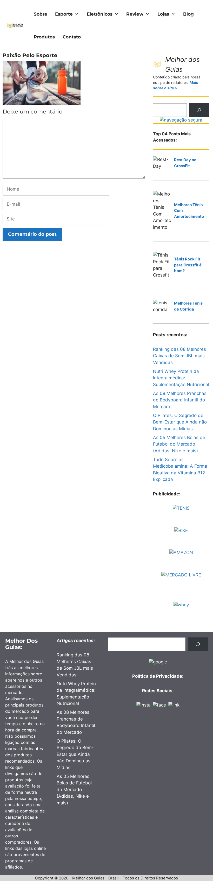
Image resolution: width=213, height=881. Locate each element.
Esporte (64, 14)
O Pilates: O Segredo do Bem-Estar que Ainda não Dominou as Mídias (180, 422)
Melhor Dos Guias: (21, 643)
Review (134, 14)
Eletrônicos (99, 14)
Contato (72, 36)
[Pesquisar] (199, 110)
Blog (188, 14)
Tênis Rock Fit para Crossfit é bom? (188, 265)
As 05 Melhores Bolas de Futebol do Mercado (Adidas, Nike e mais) (179, 444)
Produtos (44, 36)
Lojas (163, 14)
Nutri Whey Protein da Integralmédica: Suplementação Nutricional (181, 378)
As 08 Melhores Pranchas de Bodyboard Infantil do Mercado (180, 400)
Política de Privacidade (157, 676)
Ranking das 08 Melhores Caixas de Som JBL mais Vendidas (179, 356)
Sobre (40, 14)
